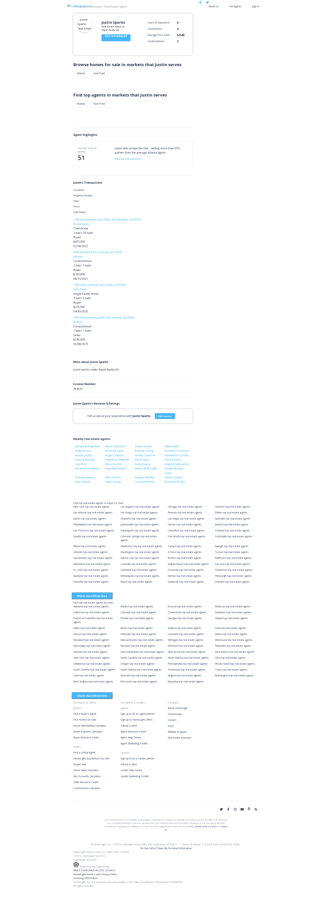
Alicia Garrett (113, 464)
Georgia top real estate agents (185, 618)
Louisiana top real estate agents (186, 634)
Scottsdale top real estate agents (233, 536)
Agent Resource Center (133, 731)
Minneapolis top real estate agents (140, 575)
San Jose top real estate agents (232, 564)
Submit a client (129, 725)
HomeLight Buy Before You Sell (91, 758)
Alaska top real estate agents (137, 606)
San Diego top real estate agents (139, 512)
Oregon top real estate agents (137, 663)
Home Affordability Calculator (89, 725)
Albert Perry (113, 477)
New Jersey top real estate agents (187, 651)
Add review (165, 416)
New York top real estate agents (91, 506)
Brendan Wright (175, 482)
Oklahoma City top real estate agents (141, 546)
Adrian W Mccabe (146, 468)
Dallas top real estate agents (231, 512)
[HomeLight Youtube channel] (242, 809)
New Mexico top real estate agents (234, 651)
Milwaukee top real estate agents (92, 564)
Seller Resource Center (86, 782)
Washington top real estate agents (140, 552)
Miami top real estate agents (89, 546)
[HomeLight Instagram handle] (235, 809)
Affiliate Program (177, 731)
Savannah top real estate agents (186, 581)
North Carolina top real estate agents (141, 657)
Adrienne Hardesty (87, 468)
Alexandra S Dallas (176, 455)
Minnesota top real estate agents (233, 640)
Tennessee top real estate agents (186, 669)
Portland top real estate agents (232, 530)
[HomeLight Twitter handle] (221, 809)
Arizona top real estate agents (185, 606)
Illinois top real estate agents (137, 628)
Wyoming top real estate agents (186, 681)
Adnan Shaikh (173, 477)
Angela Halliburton (177, 464)
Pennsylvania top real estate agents (188, 663)
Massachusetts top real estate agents (142, 640)
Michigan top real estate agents (185, 640)
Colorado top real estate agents (138, 612)
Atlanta (81, 73)
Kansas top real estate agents (90, 634)
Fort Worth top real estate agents (186, 536)
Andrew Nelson (85, 477)
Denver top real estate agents (184, 524)
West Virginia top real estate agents (93, 681)
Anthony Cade (114, 451)
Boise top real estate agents (136, 581)
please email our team (206, 826)
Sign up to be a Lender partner (138, 758)
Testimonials (175, 714)
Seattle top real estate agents (90, 536)
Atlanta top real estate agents (231, 524)
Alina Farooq (173, 459)
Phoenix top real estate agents (185, 512)
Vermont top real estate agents (138, 675)
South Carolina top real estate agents (94, 669)
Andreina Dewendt (117, 459)
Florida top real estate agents (137, 618)
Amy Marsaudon (115, 468)
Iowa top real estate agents (230, 628)
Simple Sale (79, 764)
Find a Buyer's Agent (84, 713)
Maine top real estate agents (231, 634)
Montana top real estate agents (185, 645)
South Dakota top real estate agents (141, 669)
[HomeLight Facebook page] (228, 809)
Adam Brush (83, 451)
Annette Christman (177, 451)
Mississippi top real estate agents (92, 645)
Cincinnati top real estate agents (186, 569)
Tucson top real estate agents (232, 552)
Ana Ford (81, 464)
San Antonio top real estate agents (92, 512)
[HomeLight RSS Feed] (256, 809)
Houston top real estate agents (232, 506)
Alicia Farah (142, 459)
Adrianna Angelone (87, 446)
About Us (214, 6)
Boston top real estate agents (184, 558)
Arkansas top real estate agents (233, 606)
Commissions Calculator (86, 788)
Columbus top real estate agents (186, 530)
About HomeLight (178, 708)
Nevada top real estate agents (90, 651)
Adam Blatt (172, 446)
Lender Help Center (131, 770)
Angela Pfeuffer (145, 477)
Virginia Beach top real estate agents (188, 564)
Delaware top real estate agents (233, 612)
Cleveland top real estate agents (139, 569)
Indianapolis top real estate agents (140, 530)
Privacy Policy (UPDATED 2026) (221, 844)
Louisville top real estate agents (138, 564)
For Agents (235, 6)
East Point (99, 73)
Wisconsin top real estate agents (139, 681)
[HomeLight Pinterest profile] (249, 809)
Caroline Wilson (145, 482)
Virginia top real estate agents (184, 675)
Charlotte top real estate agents (138, 518)
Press (171, 726)
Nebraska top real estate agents (233, 645)
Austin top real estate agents (89, 518)
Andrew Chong (144, 451)
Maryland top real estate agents (91, 640)
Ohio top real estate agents (230, 657)
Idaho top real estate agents (89, 628)
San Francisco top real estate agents (93, 530)
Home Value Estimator (86, 770)
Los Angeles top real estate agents (140, 506)
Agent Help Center (131, 737)
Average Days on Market (87, 149)
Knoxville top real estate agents (91, 581)
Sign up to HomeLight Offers (137, 719)
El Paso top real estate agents (184, 552)
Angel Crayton (114, 455)
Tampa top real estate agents (184, 546)
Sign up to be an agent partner (138, 713)
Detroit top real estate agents (184, 575)
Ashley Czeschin (145, 455)
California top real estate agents (91, 612)
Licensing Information (85, 878)
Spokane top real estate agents (90, 575)
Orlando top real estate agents (90, 552)
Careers (172, 720)
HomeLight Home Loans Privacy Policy (95, 874)
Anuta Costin (83, 455)
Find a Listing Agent (84, 752)
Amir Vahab (82, 482)
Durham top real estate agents (232, 581)
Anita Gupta (142, 464)
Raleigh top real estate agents (231, 546)
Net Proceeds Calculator (87, 776)
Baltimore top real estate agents (233, 558)
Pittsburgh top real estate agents (233, 575)
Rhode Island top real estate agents (235, 663)
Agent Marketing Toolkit (134, 743)
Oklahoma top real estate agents (91, 663)
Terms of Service (191, 844)
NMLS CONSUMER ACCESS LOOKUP (94, 870)
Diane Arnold (143, 446)
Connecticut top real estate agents (187, 612)
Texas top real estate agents (231, 669)
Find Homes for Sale (84, 719)
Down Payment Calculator (88, 731)
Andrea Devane (85, 459)
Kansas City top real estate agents (140, 558)
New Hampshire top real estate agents (142, 651)
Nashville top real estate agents (232, 518)
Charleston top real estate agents (233, 569)
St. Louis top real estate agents (90, 569)
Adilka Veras (113, 482)
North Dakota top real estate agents (188, 657)
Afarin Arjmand (114, 446)
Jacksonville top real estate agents (140, 524)
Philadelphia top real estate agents (92, 524)
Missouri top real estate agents (138, 645)
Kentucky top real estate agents (138, 634)
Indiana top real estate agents (184, 628)
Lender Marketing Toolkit (135, 776)
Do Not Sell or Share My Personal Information (166, 848)
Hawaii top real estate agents (231, 618)
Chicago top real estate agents (185, 506)
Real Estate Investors (179, 737)
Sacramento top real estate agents (92, 558)
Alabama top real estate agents (91, 606)
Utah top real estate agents (88, 675)
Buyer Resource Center (86, 737)
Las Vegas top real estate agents (186, 518)
